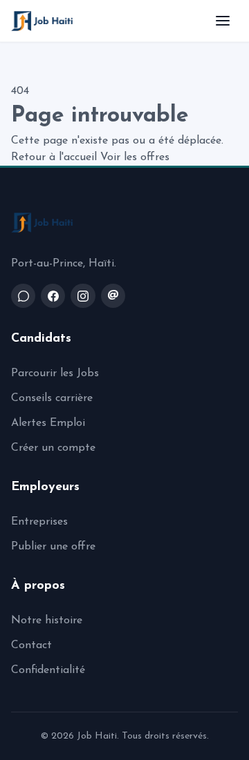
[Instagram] (83, 296)
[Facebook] (53, 296)
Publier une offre (53, 546)
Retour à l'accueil (54, 157)
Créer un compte (53, 448)
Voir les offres (134, 157)
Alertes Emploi (48, 423)
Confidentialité (48, 670)
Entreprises (39, 521)
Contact (31, 645)
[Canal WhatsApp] (23, 296)
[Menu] (223, 21)
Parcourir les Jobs (55, 373)
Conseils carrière (52, 398)
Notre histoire (46, 620)
